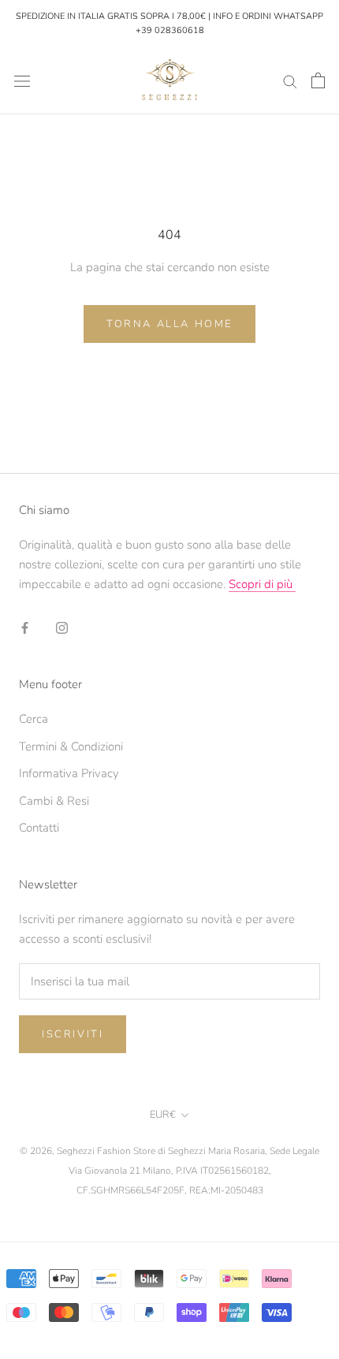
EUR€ (163, 1115)
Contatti (39, 828)
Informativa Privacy (69, 773)
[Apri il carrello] (318, 80)
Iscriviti (72, 1034)
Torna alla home (169, 324)
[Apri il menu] (22, 81)
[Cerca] (290, 80)
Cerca (33, 719)
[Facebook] (25, 628)
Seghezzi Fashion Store (106, 1151)
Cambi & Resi (54, 801)
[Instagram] (62, 628)
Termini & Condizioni (71, 746)
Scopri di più (262, 584)
